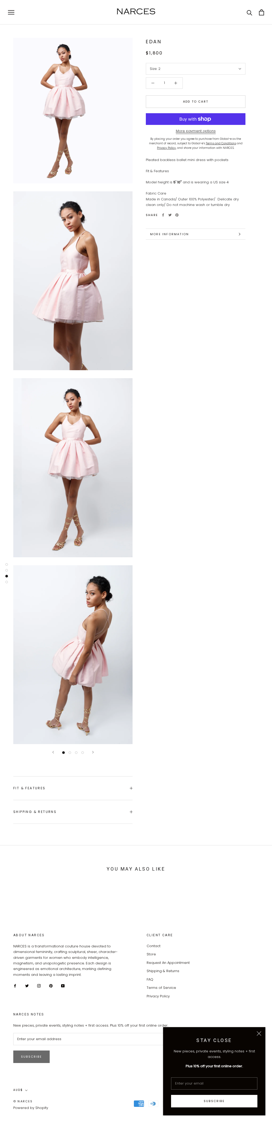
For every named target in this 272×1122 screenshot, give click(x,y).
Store (151, 954)
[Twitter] (170, 215)
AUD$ (18, 1090)
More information (169, 234)
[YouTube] (63, 985)
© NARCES (23, 1101)
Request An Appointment (168, 962)
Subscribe (214, 1101)
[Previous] (53, 752)
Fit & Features (29, 788)
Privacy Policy (158, 996)
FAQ (150, 979)
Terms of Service (161, 987)
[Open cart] (261, 12)
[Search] (249, 12)
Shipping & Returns (35, 811)
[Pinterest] (176, 215)
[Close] (259, 1033)
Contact (153, 945)
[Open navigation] (11, 12)
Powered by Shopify (30, 1107)
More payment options (196, 130)
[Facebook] (163, 215)
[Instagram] (39, 985)
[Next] (93, 752)
